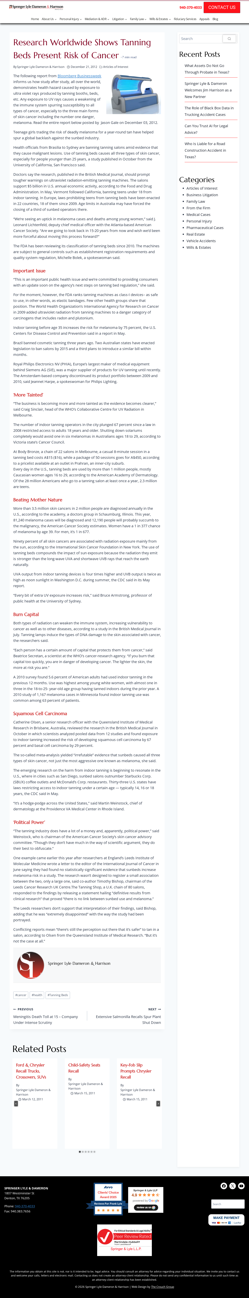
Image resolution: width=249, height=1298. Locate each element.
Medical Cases (198, 214)
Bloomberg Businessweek (79, 75)
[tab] (80, 1152)
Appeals (204, 19)
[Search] (229, 38)
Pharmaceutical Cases (205, 227)
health (37, 995)
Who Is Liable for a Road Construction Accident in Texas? (205, 150)
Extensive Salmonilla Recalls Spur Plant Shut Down (128, 1016)
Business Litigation (202, 194)
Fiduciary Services (185, 19)
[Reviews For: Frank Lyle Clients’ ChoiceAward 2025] (108, 1214)
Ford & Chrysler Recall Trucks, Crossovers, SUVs (31, 1071)
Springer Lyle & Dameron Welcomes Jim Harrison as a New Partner (208, 90)
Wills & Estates (198, 247)
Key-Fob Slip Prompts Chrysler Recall (135, 1071)
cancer (20, 995)
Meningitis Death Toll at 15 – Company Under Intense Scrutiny (45, 1016)
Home (35, 19)
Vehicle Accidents (201, 240)
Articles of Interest (115, 67)
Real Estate (195, 234)
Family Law (195, 201)
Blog (215, 19)
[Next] (158, 1103)
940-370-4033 (25, 1206)
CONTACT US (222, 7)
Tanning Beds (58, 995)
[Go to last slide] (16, 1103)
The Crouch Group (162, 1287)
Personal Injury (199, 221)
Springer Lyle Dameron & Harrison (79, 963)
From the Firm (198, 208)
